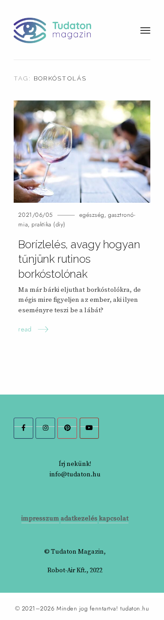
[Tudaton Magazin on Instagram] (45, 428)
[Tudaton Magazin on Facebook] (23, 428)
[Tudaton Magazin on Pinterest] (67, 428)
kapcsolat (113, 519)
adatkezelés (79, 519)
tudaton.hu (134, 609)
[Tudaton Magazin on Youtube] (89, 428)
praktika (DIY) (48, 224)
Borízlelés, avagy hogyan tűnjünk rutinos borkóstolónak (79, 259)
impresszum (40, 519)
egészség (91, 214)
